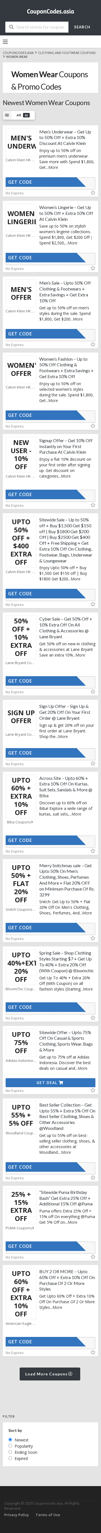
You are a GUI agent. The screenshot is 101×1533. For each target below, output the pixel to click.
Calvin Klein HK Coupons (21, 160)
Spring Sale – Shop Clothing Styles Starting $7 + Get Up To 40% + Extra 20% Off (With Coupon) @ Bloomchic (66, 961)
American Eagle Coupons (21, 1323)
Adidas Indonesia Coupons (21, 1060)
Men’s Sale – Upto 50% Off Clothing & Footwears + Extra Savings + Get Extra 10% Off (65, 291)
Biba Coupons (19, 822)
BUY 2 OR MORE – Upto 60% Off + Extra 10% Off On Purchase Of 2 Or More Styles (67, 1280)
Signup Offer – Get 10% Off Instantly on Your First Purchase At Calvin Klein (66, 446)
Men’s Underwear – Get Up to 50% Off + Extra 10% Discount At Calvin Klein (65, 137)
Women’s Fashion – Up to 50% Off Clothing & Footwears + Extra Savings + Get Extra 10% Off (66, 367)
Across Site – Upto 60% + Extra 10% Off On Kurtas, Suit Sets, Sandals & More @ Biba (65, 786)
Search (82, 27)
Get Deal (47, 1082)
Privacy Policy (16, 1514)
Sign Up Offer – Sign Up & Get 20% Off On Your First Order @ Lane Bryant (64, 712)
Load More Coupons (47, 1373)
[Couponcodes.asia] (50, 10)
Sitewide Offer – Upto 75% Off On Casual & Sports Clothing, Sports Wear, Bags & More (66, 1041)
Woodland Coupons (21, 1133)
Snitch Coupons (19, 909)
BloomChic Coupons (21, 989)
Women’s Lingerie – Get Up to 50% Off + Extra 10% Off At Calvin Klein (66, 213)
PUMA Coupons (19, 1228)
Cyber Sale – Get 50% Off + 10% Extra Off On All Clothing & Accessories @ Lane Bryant (65, 627)
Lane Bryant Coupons (21, 662)
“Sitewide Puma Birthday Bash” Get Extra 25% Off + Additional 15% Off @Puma (66, 1198)
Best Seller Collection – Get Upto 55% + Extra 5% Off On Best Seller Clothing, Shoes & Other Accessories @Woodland (67, 1116)
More (53, 167)
